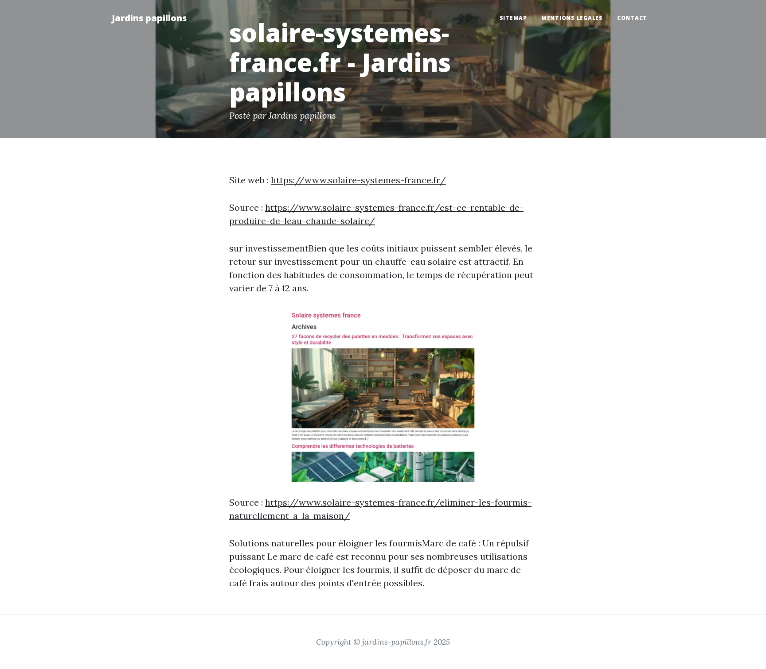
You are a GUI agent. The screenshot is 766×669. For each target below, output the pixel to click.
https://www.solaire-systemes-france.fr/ (358, 180)
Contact (632, 18)
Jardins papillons (149, 18)
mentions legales (572, 18)
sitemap (513, 18)
